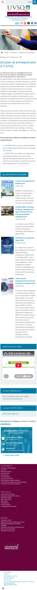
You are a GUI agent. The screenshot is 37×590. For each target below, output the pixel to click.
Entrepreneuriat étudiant (26, 52)
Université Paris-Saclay (8, 494)
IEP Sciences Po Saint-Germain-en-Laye (13, 522)
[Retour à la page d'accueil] (18, 10)
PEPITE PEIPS (9, 153)
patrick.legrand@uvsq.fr (11, 414)
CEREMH (3, 525)
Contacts (3, 470)
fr (31, 2)
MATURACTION (10, 145)
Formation (13, 52)
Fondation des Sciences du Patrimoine (12, 527)
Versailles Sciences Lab (8, 531)
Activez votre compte (12, 455)
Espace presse (5, 473)
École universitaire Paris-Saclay (10, 496)
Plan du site (7, 580)
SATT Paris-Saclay (6, 497)
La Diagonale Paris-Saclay (8, 506)
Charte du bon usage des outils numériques (14, 482)
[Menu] (2, 2)
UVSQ (7, 52)
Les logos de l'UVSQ (7, 478)
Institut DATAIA (5, 504)
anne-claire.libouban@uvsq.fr (13, 399)
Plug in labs (4, 501)
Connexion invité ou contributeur (11, 484)
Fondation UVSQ (6, 520)
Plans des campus (6, 471)
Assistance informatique (8, 468)
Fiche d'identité (5, 477)
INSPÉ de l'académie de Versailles (11, 523)
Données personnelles (10, 576)
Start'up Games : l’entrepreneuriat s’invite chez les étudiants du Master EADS (25, 281)
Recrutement (5, 475)
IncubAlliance (5, 503)
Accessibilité (7, 572)
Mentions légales (9, 578)
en (29, 2)
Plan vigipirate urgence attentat (10, 480)
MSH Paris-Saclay (6, 499)
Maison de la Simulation (8, 529)
